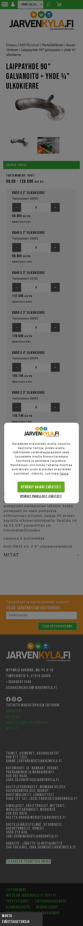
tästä (64, 473)
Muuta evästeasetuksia (16, 919)
